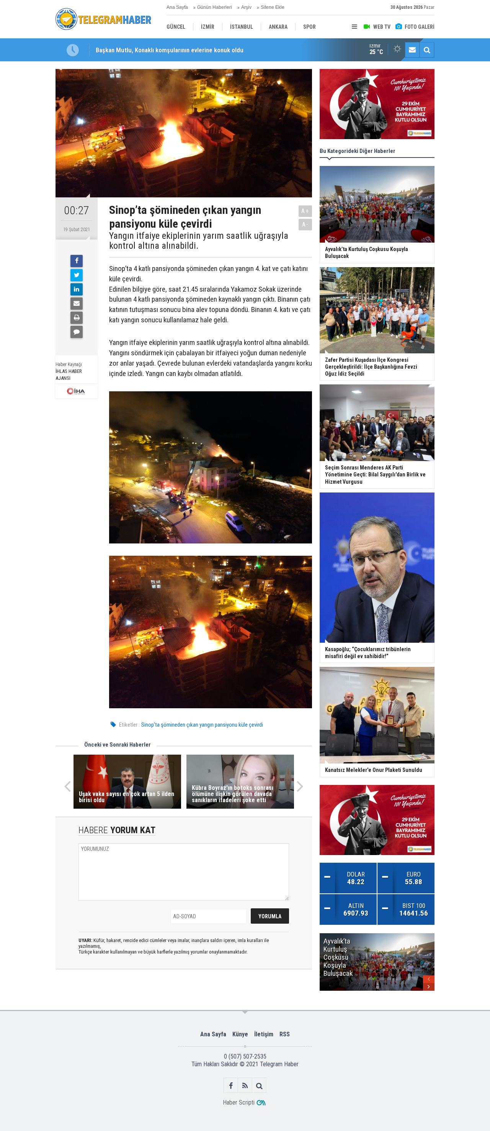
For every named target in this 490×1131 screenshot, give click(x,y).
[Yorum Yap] (76, 332)
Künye (240, 1034)
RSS (284, 1034)
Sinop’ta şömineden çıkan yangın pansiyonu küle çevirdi (202, 724)
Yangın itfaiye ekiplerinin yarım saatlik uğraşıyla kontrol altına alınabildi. (198, 241)
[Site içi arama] (427, 49)
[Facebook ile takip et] (231, 1085)
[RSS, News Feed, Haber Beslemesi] (245, 1085)
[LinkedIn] (76, 289)
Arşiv (246, 7)
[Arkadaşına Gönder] (76, 303)
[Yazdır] (76, 318)
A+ (305, 211)
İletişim (263, 1034)
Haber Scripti (239, 1102)
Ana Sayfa (177, 7)
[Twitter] (76, 275)
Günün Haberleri (214, 7)
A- (305, 224)
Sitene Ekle (272, 7)
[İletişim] (412, 49)
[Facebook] (76, 261)
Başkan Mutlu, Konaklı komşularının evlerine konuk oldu (169, 50)
